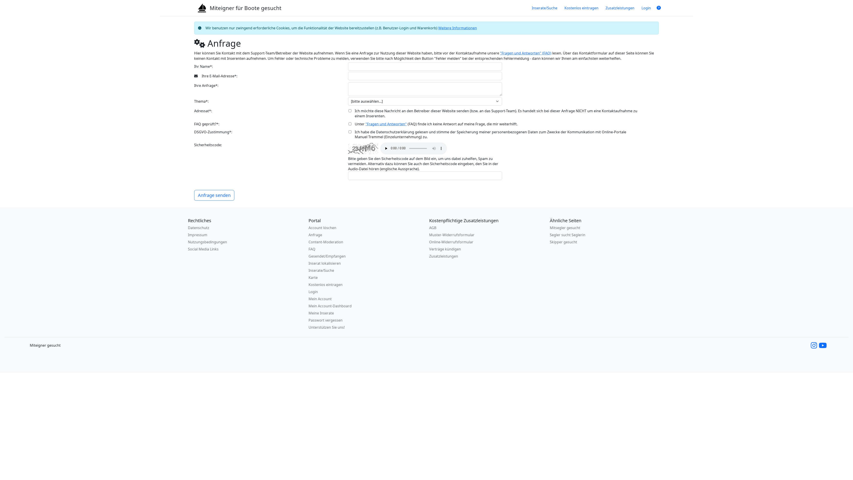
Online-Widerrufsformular (451, 242)
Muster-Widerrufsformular (451, 234)
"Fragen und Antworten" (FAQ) (525, 53)
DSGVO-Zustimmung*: (213, 132)
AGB (432, 227)
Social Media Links (203, 249)
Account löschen (322, 227)
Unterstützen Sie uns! (327, 327)
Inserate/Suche (544, 8)
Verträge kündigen (445, 249)
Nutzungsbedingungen (207, 242)
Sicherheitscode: (208, 144)
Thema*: (201, 101)
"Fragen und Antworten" (386, 124)
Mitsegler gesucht (565, 227)
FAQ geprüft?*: (206, 124)
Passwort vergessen (326, 320)
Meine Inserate (321, 313)
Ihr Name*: (203, 66)
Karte (313, 277)
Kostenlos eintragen (581, 8)
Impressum (197, 234)
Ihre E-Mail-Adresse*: (219, 76)
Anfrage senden (214, 195)
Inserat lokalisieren (325, 263)
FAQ (312, 249)
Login (646, 8)
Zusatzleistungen (620, 8)
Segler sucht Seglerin (567, 234)
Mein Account (320, 298)
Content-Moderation (326, 242)
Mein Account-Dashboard (330, 306)
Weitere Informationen (457, 28)
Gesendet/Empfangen (327, 256)
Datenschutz (198, 227)
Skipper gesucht (563, 242)
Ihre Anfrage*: (206, 85)
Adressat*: (203, 110)
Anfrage (315, 234)
